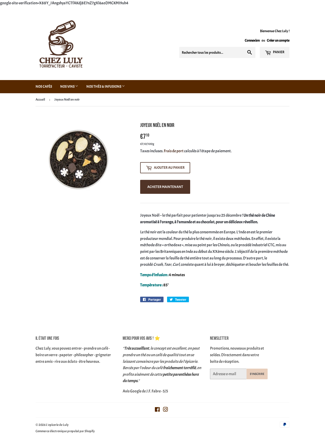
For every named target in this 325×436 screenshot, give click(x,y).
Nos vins (67, 86)
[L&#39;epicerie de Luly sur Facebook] (157, 410)
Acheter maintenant (165, 187)
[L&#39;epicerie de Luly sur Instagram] (165, 410)
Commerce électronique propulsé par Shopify (65, 431)
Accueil (40, 100)
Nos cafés (44, 86)
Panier (278, 52)
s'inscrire (257, 374)
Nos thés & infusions (104, 86)
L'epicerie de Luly (57, 425)
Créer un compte (278, 40)
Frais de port (174, 151)
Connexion (252, 40)
